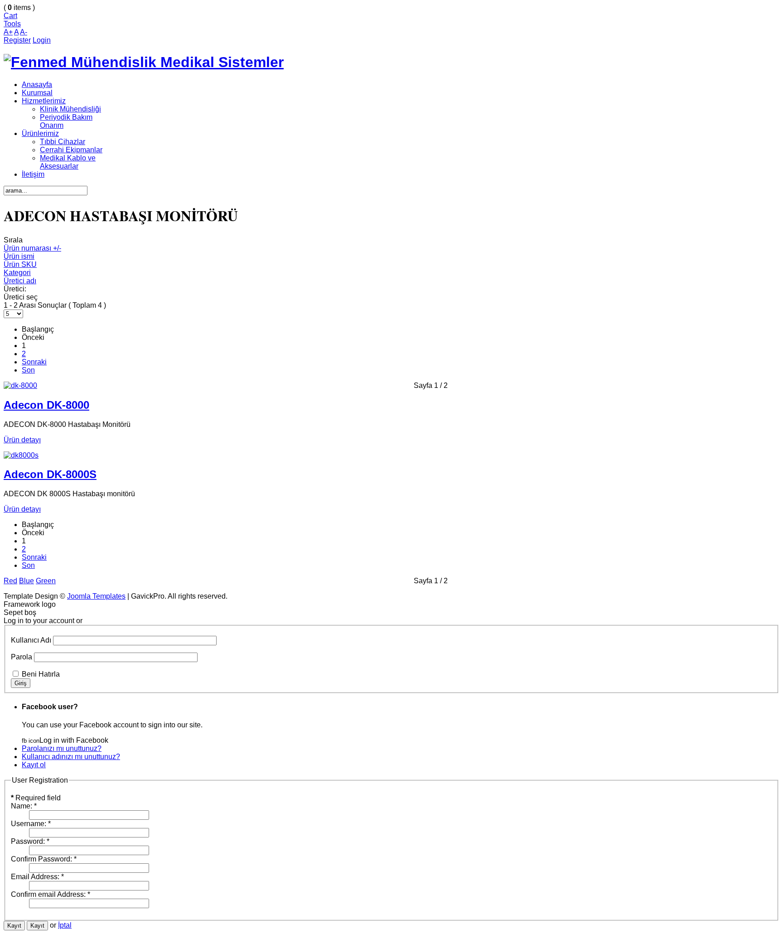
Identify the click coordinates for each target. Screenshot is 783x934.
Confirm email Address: (50, 894)
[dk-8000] (20, 385)
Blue (26, 581)
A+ (8, 32)
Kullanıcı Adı (31, 640)
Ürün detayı (22, 440)
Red (10, 581)
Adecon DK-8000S (50, 474)
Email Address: (37, 877)
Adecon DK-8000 (46, 405)
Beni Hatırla (41, 674)
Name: (24, 806)
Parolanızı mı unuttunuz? (62, 748)
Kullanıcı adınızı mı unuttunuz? (71, 756)
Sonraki (34, 362)
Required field (36, 798)
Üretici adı (20, 281)
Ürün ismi (19, 256)
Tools (12, 24)
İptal (65, 925)
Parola (21, 657)
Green (46, 581)
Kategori (17, 272)
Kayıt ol (34, 765)
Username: (31, 824)
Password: (30, 841)
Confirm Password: (44, 859)
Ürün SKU (20, 264)
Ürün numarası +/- (32, 248)
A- (23, 32)
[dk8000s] (21, 455)
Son (28, 370)
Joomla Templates (96, 596)
